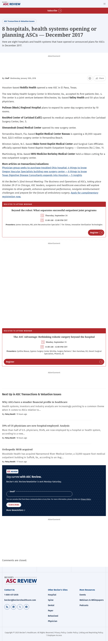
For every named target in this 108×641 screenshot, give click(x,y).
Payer (50, 610)
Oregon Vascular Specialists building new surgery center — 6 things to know (44, 171)
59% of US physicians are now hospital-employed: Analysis (35, 425)
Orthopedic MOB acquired (17, 449)
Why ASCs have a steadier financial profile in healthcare (34, 402)
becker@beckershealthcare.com (20, 600)
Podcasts (84, 605)
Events (83, 594)
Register (94, 232)
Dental (51, 605)
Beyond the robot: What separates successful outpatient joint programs (54, 210)
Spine (50, 600)
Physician (52, 621)
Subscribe (52, 10)
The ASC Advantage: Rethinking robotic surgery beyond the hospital (54, 336)
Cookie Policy (72, 632)
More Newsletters (14, 510)
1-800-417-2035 (11, 594)
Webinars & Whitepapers (92, 600)
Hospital (52, 594)
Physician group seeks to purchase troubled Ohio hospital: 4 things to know (44, 167)
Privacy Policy (86, 499)
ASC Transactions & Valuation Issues (19, 21)
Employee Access (54, 635)
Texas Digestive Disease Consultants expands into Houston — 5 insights (42, 175)
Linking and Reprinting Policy (91, 632)
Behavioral (53, 616)
